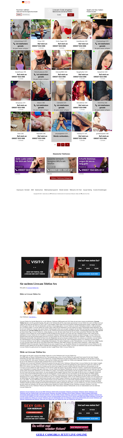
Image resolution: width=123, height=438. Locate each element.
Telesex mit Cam (52, 399)
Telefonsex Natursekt (94, 394)
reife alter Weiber (55, 394)
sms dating (58, 393)
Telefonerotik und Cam (59, 397)
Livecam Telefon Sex (33, 287)
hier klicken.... (33, 317)
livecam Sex (65, 396)
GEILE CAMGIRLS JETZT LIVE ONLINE (61, 434)
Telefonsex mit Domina (72, 391)
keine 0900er (86, 396)
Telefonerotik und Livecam (86, 397)
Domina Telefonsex (65, 394)
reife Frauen (74, 394)
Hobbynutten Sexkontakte (59, 391)
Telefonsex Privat (66, 393)
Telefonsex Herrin (83, 391)
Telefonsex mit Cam (25, 393)
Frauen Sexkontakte (83, 394)
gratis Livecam (47, 396)
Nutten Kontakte (85, 393)
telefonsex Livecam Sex (96, 396)
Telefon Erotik (34, 393)
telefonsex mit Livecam (36, 391)
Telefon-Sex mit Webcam (75, 399)
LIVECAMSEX (29, 396)
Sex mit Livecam (38, 396)
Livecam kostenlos (56, 396)
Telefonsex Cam (93, 391)
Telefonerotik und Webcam (32, 399)
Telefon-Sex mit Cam (63, 399)
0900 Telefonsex (47, 391)
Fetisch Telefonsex (76, 393)
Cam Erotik (42, 393)
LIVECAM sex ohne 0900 (75, 396)
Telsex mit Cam (43, 399)
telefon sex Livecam (37, 397)
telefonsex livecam (25, 391)
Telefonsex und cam (48, 397)
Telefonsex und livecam (72, 397)
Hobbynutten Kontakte (33, 394)
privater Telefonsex (50, 393)
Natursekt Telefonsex (44, 394)
